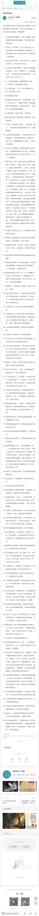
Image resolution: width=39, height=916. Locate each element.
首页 (4, 8)
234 (20, 775)
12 (28, 775)
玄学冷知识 (7, 13)
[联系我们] (36, 898)
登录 (14, 847)
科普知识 (16, 8)
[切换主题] (36, 903)
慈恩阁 (10, 17)
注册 (26, 847)
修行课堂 (9, 8)
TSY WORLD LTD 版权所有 (24, 889)
